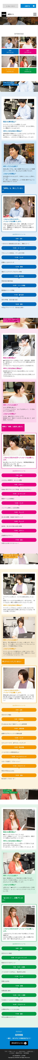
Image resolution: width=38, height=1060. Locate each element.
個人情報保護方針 (16, 1055)
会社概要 (23, 1055)
